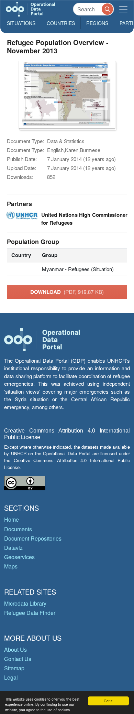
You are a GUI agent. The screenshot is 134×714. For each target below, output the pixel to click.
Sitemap (14, 668)
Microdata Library (25, 603)
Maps (11, 566)
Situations (21, 23)
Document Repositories (33, 538)
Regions (97, 23)
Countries (61, 23)
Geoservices (19, 557)
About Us (15, 649)
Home (11, 519)
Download (67, 292)
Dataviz (13, 548)
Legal (11, 677)
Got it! (108, 700)
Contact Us (17, 659)
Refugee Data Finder (29, 613)
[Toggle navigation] (123, 9)
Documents (18, 529)
